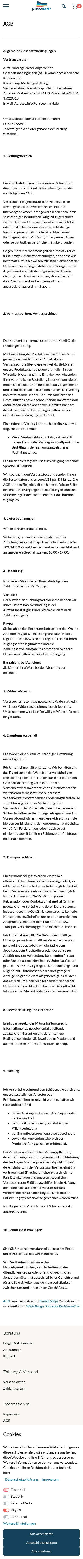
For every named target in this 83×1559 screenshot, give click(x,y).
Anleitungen (12, 1349)
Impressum (11, 1414)
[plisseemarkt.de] (41, 6)
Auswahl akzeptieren (41, 1542)
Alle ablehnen (41, 1551)
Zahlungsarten (14, 1388)
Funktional (19, 1517)
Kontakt (9, 1356)
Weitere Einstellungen (19, 1523)
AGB (6, 1420)
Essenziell (18, 1489)
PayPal (16, 1510)
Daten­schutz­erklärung (22, 1479)
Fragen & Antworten (18, 1343)
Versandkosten (14, 1382)
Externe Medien (22, 1503)
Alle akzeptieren (41, 1534)
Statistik (17, 1496)
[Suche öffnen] (64, 6)
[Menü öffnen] (6, 6)
